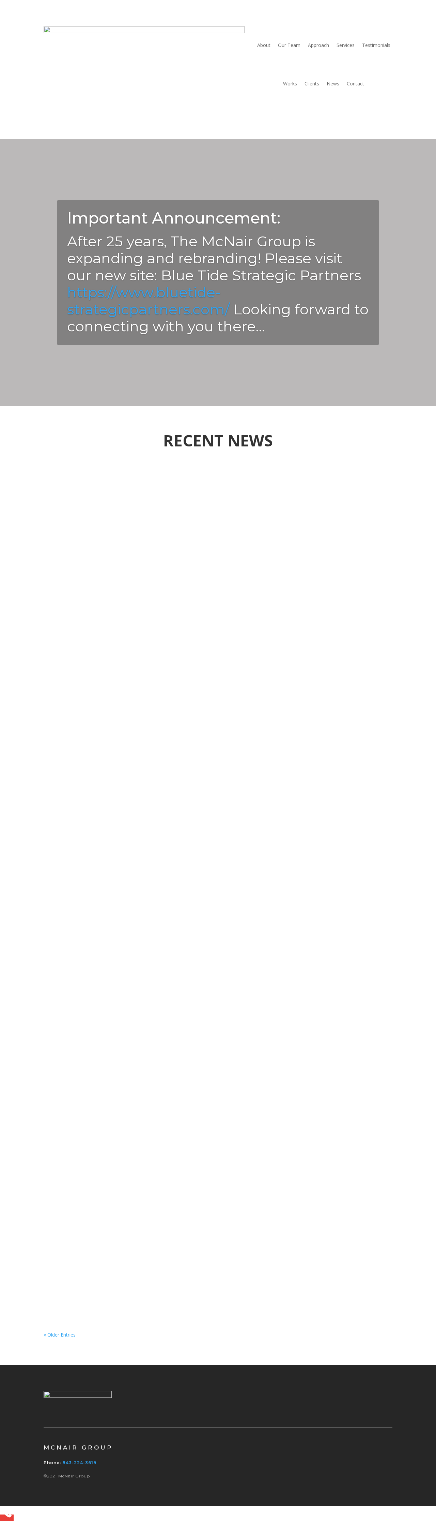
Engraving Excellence (95, 1094)
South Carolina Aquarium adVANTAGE (129, 834)
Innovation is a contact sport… (111, 751)
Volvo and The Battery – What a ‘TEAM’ (130, 1002)
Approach (318, 45)
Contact (355, 83)
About (263, 45)
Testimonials (376, 45)
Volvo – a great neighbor (100, 659)
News (333, 83)
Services (346, 45)
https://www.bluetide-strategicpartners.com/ (148, 300)
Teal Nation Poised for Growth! (113, 1270)
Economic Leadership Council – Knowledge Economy (160, 575)
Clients (312, 83)
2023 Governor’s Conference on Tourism (133, 491)
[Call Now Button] (7, 1518)
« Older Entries (60, 1334)
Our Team (289, 45)
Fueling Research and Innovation (118, 918)
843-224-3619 (79, 1462)
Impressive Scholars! (92, 1178)
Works (290, 83)
